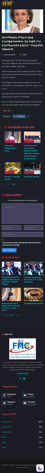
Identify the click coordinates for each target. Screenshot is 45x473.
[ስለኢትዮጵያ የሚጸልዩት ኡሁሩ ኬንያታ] (12, 137)
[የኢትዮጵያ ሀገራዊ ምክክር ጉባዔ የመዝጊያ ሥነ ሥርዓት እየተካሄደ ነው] (33, 268)
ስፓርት (4, 437)
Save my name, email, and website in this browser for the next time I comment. (21, 244)
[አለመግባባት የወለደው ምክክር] (33, 294)
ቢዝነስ (4, 442)
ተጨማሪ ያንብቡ (22, 373)
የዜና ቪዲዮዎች (6, 432)
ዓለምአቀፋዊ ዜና (7, 427)
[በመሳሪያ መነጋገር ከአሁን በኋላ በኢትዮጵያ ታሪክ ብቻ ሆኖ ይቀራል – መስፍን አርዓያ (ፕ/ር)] (11, 294)
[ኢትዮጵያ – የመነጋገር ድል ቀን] (12, 168)
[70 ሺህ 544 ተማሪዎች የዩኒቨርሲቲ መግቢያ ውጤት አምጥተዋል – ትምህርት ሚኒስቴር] (11, 268)
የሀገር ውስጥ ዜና (9, 142)
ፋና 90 (4, 447)
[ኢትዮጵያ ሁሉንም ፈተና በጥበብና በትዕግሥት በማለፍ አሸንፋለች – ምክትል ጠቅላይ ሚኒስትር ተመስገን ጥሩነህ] (32, 137)
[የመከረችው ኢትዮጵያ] (32, 168)
